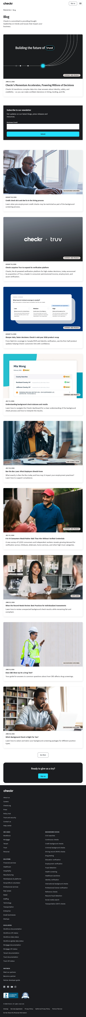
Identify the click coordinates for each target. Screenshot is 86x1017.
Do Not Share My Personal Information (15, 1013)
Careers (6, 802)
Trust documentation (10, 957)
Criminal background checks (55, 848)
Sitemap (5, 1009)
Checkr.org (7, 806)
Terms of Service (57, 1009)
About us (6, 798)
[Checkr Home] (8, 3)
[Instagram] (15, 987)
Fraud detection (50, 868)
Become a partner (9, 976)
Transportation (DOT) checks (55, 904)
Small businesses (9, 915)
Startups (6, 919)
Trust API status (9, 961)
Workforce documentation (12, 929)
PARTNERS (6, 968)
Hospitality (7, 871)
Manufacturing (8, 875)
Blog (14, 10)
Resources (7, 10)
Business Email (12, 122)
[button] (43, 755)
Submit (43, 134)
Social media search (52, 900)
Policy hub (7, 814)
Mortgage (6, 840)
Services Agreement (17, 1009)
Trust (5, 848)
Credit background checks (54, 844)
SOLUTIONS (6, 859)
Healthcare (7, 867)
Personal (6, 852)
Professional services (10, 887)
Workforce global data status (13, 941)
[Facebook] (8, 987)
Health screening (51, 872)
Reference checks (51, 892)
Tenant (5, 844)
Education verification (53, 860)
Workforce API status (10, 933)
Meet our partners (9, 972)
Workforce (7, 836)
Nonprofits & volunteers (11, 883)
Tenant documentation (11, 953)
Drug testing (49, 856)
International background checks (56, 884)
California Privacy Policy (42, 1009)
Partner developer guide (11, 980)
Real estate (7, 891)
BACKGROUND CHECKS (52, 832)
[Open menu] (80, 3)
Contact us (7, 822)
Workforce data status (11, 937)
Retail (5, 895)
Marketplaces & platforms (12, 879)
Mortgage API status (10, 949)
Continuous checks (52, 840)
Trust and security (9, 818)
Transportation (8, 907)
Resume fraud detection (53, 896)
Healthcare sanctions (52, 876)
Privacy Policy (29, 1009)
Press (5, 810)
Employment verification (53, 864)
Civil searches (50, 836)
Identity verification (52, 880)
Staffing (6, 899)
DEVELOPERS (7, 925)
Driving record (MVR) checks (55, 852)
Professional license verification (56, 888)
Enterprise (7, 911)
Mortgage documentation (12, 945)
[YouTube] (12, 987)
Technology (7, 903)
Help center (7, 826)
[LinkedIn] (4, 987)
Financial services (9, 863)
